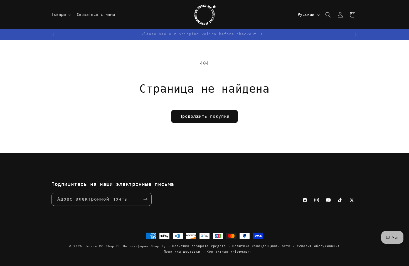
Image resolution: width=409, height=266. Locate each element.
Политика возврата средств (199, 246)
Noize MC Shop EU (104, 246)
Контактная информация (229, 251)
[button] (60, 14)
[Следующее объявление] (355, 34)
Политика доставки (182, 251)
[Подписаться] (145, 199)
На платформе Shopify (144, 246)
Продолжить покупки (204, 116)
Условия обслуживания (318, 246)
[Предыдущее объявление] (53, 34)
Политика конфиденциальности (261, 246)
